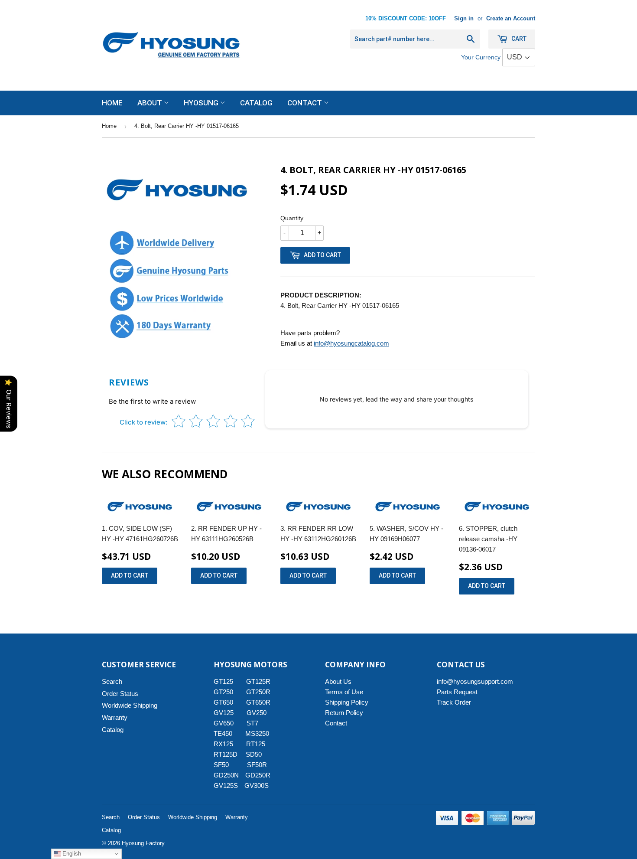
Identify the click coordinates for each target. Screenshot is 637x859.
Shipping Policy (346, 702)
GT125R (258, 681)
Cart (518, 38)
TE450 (223, 733)
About (150, 102)
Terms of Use (344, 692)
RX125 (223, 744)
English (71, 853)
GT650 (223, 702)
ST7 (252, 723)
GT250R (258, 692)
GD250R (257, 775)
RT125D (225, 754)
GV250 (256, 712)
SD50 (254, 754)
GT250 (223, 692)
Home (112, 102)
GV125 (224, 712)
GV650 (224, 723)
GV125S (226, 785)
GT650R (258, 702)
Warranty (114, 717)
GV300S (256, 785)
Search (112, 681)
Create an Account (510, 18)
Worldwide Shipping (129, 705)
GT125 (223, 681)
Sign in (464, 18)
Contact (305, 102)
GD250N (226, 775)
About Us (338, 681)
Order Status (120, 693)
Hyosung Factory (143, 843)
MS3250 (257, 733)
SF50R (257, 764)
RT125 (255, 744)
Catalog (256, 102)
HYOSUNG (202, 102)
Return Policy (344, 712)
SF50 (226, 764)
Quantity (291, 218)
